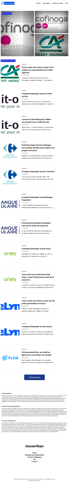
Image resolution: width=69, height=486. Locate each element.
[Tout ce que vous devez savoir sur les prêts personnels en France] (10, 306)
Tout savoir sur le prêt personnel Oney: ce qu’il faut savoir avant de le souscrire (38, 277)
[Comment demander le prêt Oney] (10, 254)
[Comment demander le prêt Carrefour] (10, 177)
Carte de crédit (57, 3)
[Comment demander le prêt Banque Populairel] (10, 202)
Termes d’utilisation (34, 457)
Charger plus (34, 377)
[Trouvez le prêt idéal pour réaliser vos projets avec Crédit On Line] (10, 125)
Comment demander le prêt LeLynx (37, 326)
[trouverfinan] (8, 3)
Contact (34, 461)
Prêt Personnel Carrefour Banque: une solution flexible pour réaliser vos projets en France (38, 148)
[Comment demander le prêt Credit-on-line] (10, 99)
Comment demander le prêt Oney (36, 249)
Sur (34, 459)
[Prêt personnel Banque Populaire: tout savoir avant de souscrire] (10, 228)
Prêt (66, 3)
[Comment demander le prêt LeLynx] (10, 332)
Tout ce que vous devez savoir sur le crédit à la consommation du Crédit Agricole (38, 70)
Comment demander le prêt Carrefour (38, 171)
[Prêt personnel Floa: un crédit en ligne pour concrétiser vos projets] (10, 357)
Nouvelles (46, 3)
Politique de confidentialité (34, 455)
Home (38, 3)
